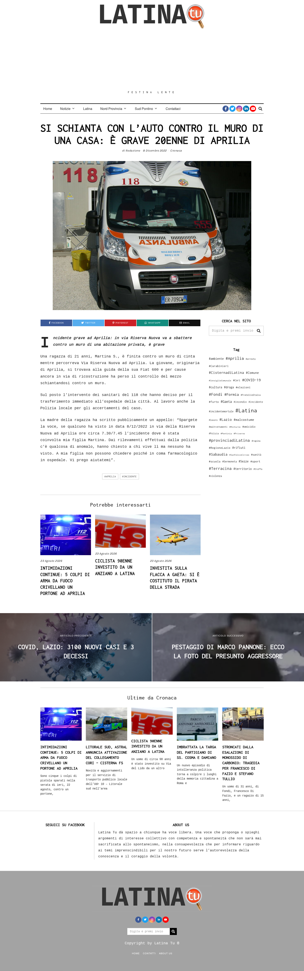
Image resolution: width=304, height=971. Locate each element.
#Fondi (216, 394)
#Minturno (235, 427)
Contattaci (173, 108)
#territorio (242, 468)
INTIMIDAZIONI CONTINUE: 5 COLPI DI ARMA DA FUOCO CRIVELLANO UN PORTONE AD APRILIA (65, 581)
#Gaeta (226, 401)
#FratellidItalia (251, 395)
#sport (255, 461)
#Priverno (239, 433)
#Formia (231, 394)
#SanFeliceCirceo (239, 455)
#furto (214, 401)
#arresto (251, 358)
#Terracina (220, 468)
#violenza (215, 476)
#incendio (240, 401)
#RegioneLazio (219, 447)
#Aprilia (110, 476)
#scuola (214, 461)
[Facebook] (226, 109)
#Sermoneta (229, 461)
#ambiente (216, 358)
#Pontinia (226, 433)
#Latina (246, 410)
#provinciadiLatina (229, 440)
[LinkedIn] (246, 109)
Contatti (149, 953)
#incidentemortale (221, 411)
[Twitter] (232, 109)
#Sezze (244, 461)
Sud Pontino (144, 108)
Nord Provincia (111, 108)
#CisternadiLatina (226, 373)
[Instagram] (239, 109)
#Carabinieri (219, 366)
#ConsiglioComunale (220, 380)
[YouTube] (253, 109)
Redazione (133, 150)
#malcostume (244, 419)
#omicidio (248, 426)
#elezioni (243, 387)
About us (165, 953)
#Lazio (225, 420)
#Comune (252, 372)
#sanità (256, 454)
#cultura (215, 387)
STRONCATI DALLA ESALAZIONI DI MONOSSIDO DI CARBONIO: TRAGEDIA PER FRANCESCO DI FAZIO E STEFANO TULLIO (241, 763)
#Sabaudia (218, 454)
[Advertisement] (152, 59)
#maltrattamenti (218, 427)
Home (47, 108)
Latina (87, 108)
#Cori (236, 380)
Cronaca (176, 150)
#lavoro (213, 420)
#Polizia (214, 433)
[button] (259, 331)
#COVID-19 (251, 380)
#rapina (256, 441)
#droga (229, 387)
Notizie (65, 108)
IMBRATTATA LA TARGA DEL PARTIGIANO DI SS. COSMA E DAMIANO (196, 752)
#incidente (129, 476)
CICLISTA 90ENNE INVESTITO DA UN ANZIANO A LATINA (115, 567)
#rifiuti (238, 447)
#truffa (258, 469)
